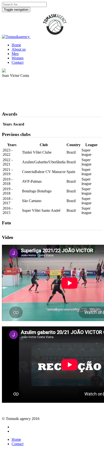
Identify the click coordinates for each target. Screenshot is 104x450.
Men (15, 54)
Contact (17, 62)
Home (16, 45)
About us (19, 49)
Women (17, 58)
